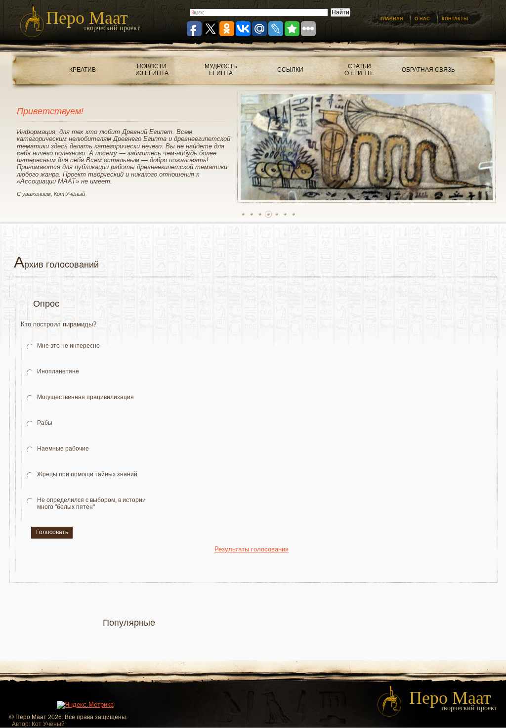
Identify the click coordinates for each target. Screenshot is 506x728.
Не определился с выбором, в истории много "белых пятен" (91, 503)
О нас (422, 18)
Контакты (455, 18)
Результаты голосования (251, 549)
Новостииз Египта (152, 70)
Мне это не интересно (68, 345)
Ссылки (290, 69)
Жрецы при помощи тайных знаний (87, 474)
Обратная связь (428, 69)
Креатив (82, 69)
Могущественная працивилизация (85, 397)
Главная (391, 18)
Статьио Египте (359, 70)
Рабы (44, 422)
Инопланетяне (58, 371)
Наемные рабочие (63, 448)
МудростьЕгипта (221, 70)
